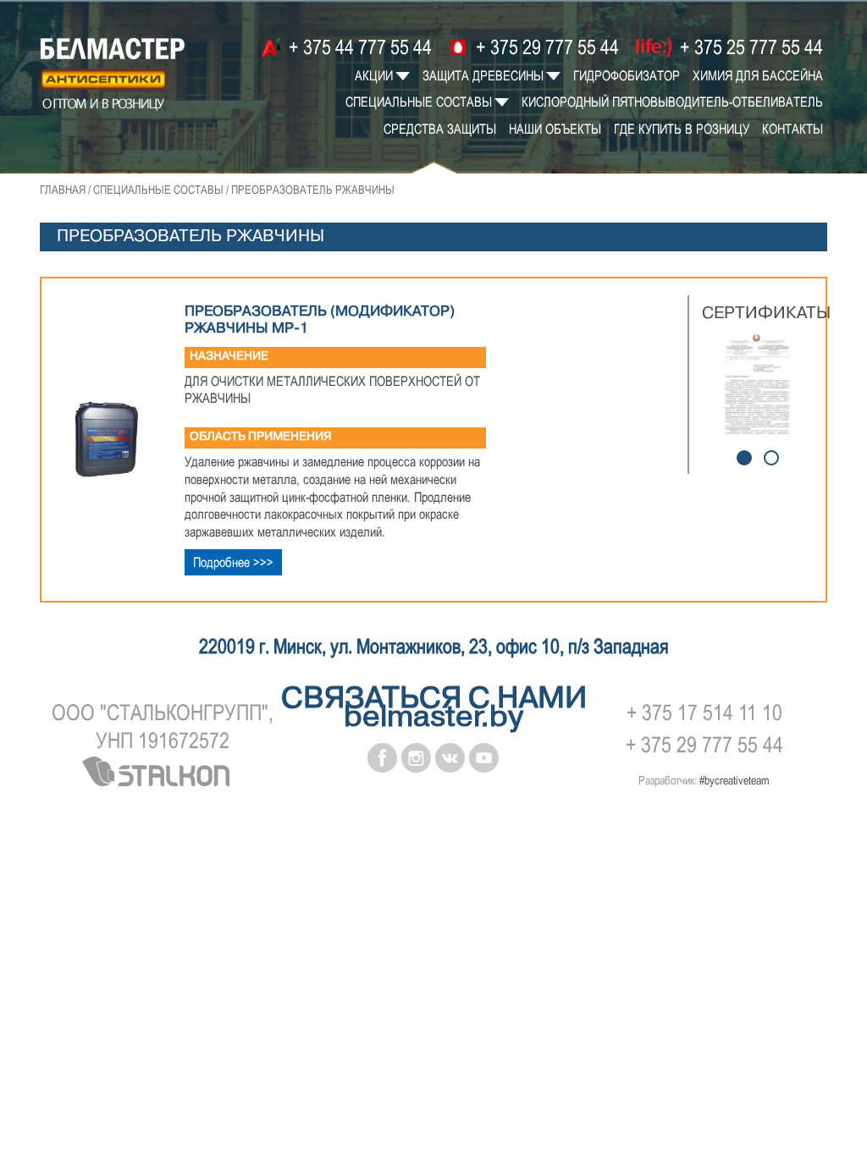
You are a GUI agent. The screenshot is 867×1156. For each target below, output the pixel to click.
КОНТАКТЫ (792, 128)
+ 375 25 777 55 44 (749, 47)
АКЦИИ (374, 75)
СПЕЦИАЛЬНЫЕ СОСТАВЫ (418, 101)
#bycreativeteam (734, 780)
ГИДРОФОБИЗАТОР (626, 75)
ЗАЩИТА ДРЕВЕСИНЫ (483, 75)
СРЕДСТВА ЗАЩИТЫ (440, 128)
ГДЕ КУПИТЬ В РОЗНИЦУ (681, 128)
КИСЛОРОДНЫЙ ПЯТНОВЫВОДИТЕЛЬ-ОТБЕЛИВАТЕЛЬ (672, 101)
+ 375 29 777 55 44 (545, 47)
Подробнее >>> (233, 562)
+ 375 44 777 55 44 (358, 47)
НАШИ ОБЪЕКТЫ (555, 128)
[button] (744, 458)
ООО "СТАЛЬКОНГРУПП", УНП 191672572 (162, 727)
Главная (63, 189)
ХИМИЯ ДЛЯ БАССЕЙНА (758, 75)
